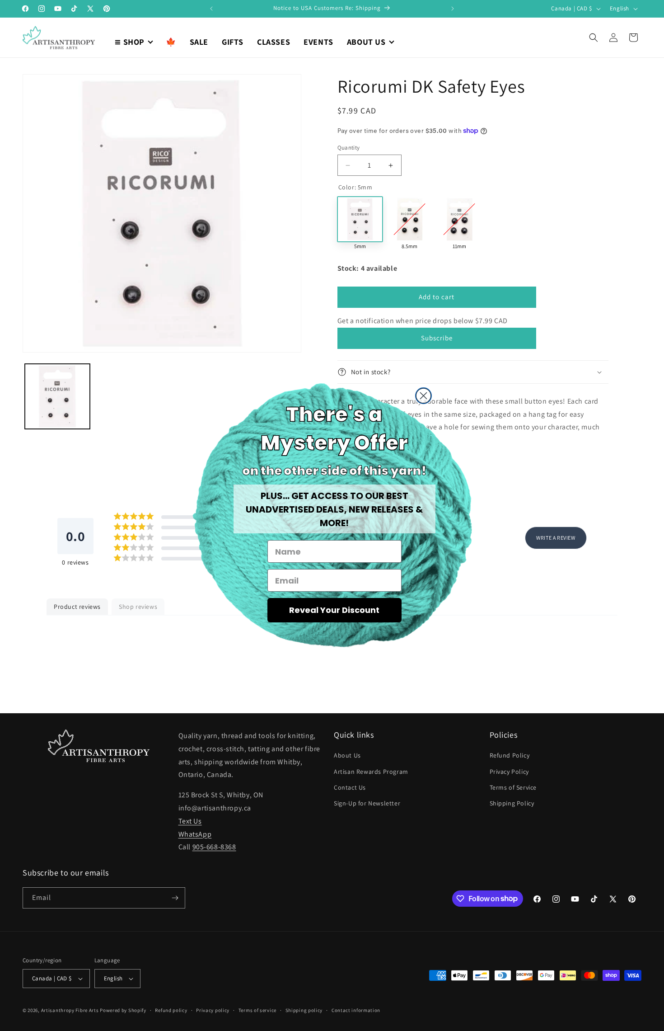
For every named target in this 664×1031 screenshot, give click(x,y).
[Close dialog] (423, 396)
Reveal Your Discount (334, 610)
